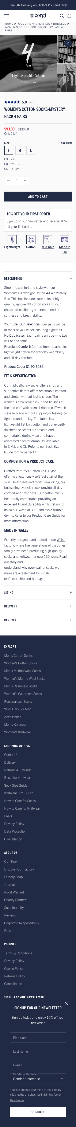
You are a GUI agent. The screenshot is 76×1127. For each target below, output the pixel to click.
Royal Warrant (14, 892)
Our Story (11, 861)
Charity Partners (15, 899)
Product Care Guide (46, 515)
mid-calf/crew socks (24, 385)
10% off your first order (28, 213)
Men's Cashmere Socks (20, 686)
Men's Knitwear (15, 724)
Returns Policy (14, 976)
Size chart (66, 142)
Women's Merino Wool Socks (24, 678)
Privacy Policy (14, 823)
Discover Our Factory (19, 869)
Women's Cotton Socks (20, 663)
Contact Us (12, 754)
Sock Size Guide (15, 785)
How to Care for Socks (20, 800)
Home (9, 23)
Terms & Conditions (18, 953)
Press (8, 930)
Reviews (10, 915)
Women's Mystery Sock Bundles (42, 23)
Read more (17, 1100)
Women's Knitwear (17, 732)
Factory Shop (13, 876)
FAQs (8, 816)
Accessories (12, 717)
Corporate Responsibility (21, 923)
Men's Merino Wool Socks (22, 670)
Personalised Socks (18, 701)
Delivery (10, 762)
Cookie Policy (13, 968)
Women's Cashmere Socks (23, 693)
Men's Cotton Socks (18, 655)
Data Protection (15, 831)
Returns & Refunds (17, 770)
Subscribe (38, 1112)
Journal (9, 884)
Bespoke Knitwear (17, 777)
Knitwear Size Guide (18, 793)
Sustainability (14, 907)
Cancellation (13, 839)
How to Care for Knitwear (22, 808)
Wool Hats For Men (17, 709)
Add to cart (38, 196)
